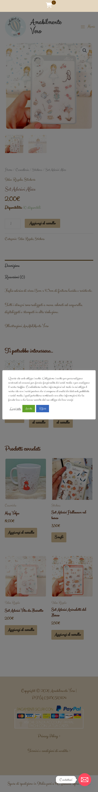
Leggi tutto (15, 409)
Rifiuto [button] (42, 409)
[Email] (84, 779)
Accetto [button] (28, 409)
